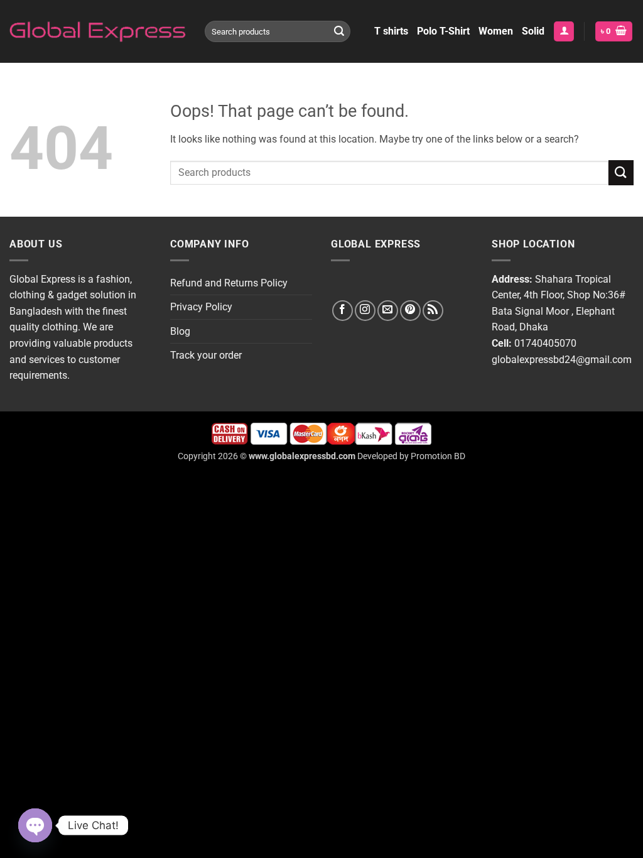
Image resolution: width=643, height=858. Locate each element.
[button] (564, 31)
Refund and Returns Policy (229, 283)
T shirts (391, 31)
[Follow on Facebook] (342, 310)
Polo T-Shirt (443, 31)
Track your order (206, 355)
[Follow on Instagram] (365, 310)
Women (495, 31)
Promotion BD (438, 456)
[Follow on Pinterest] (410, 310)
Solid (533, 31)
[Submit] (339, 31)
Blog (180, 331)
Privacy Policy (201, 307)
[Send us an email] (387, 310)
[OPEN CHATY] (35, 825)
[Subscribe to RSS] (433, 310)
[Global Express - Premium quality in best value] (97, 32)
